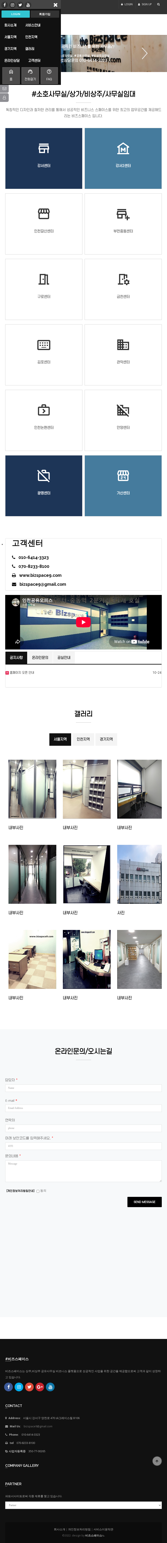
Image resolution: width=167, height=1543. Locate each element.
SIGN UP (146, 4)
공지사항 (16, 657)
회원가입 (44, 14)
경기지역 (106, 739)
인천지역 (83, 739)
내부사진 (15, 827)
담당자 (11, 1080)
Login (15, 14)
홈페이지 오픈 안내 (21, 673)
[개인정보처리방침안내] (20, 1190)
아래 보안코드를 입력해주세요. (29, 1138)
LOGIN (128, 4)
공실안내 (63, 657)
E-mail (11, 1100)
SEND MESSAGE (144, 1202)
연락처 (10, 1120)
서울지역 (60, 739)
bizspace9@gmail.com (38, 1426)
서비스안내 (32, 25)
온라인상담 (12, 60)
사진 (121, 912)
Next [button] (143, 53)
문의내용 (13, 1156)
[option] (83, 53)
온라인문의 (40, 657)
